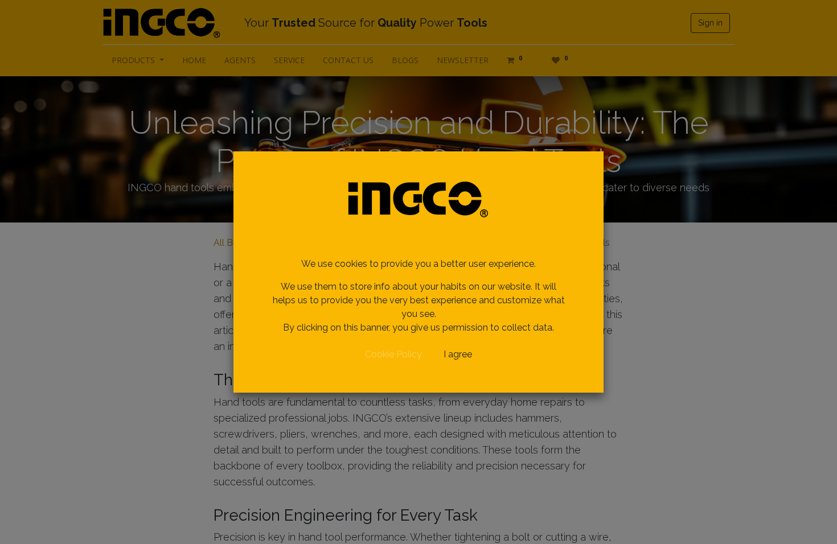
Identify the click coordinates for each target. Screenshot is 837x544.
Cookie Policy (393, 354)
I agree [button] (458, 354)
